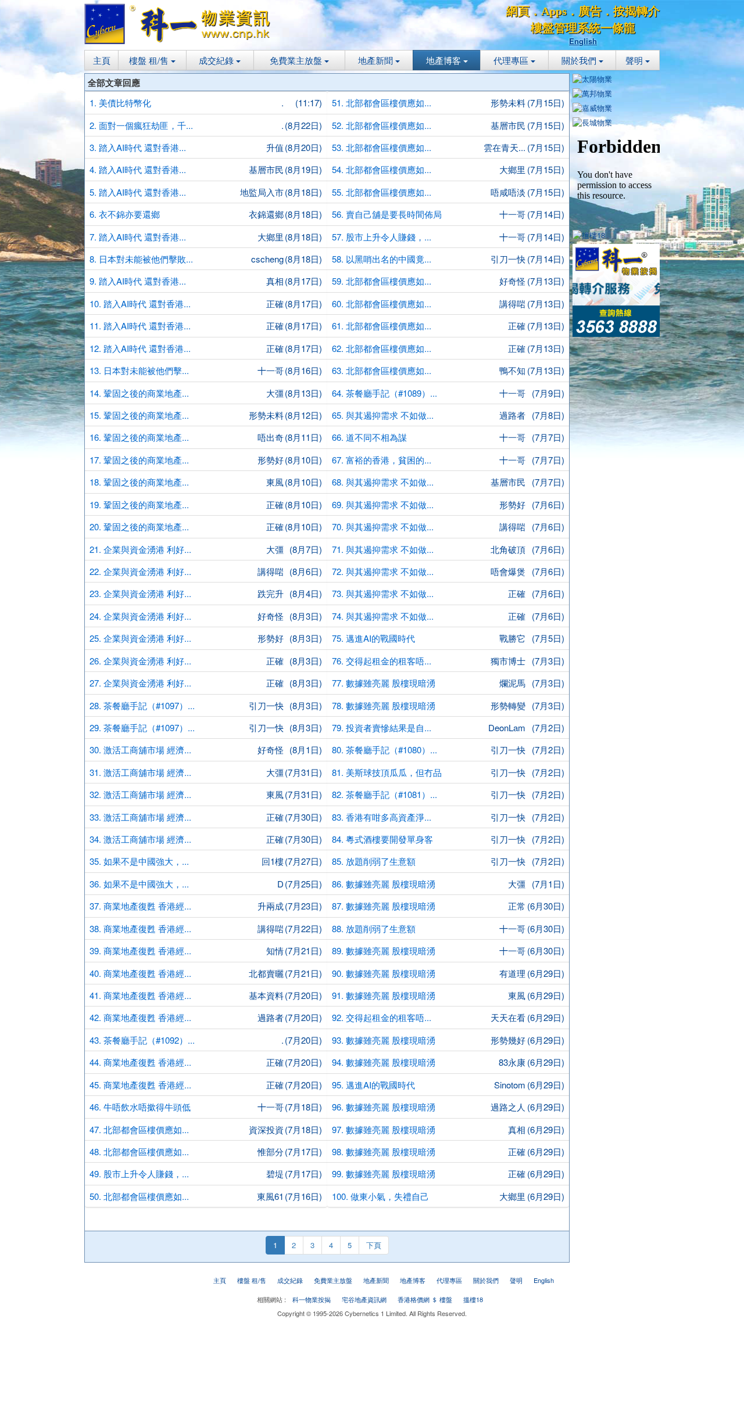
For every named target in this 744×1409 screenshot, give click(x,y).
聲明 (635, 60)
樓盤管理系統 (565, 27)
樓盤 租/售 (150, 60)
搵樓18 (473, 1299)
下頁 (373, 1244)
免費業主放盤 (297, 60)
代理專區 (512, 60)
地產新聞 (376, 60)
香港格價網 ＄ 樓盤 (425, 1299)
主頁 (101, 60)
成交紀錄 (217, 60)
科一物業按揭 (311, 1299)
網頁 (518, 11)
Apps (554, 11)
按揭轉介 (636, 11)
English (583, 40)
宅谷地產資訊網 (364, 1299)
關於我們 (580, 60)
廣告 (590, 11)
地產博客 (444, 60)
